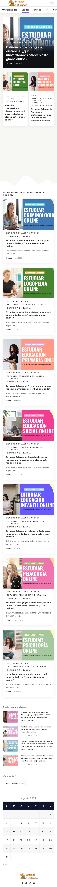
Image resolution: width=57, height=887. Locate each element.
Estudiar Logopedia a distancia (16, 97)
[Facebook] (22, 883)
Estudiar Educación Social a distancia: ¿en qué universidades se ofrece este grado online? (27, 460)
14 (36, 831)
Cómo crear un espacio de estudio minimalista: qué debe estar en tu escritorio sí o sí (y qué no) (37, 758)
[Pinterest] (34, 883)
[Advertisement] (28, 158)
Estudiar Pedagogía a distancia (26, 595)
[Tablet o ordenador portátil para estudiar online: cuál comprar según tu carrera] (10, 731)
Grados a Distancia (19, 42)
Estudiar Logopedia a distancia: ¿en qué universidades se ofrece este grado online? (28, 315)
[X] (26, 883)
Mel (10, 64)
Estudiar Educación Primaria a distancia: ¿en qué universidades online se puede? (41, 115)
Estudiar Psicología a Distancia (27, 667)
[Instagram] (30, 883)
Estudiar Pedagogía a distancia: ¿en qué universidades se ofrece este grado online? (28, 605)
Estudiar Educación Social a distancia (24, 448)
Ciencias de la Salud (15, 94)
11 (14, 831)
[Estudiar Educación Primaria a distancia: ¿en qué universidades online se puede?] (41, 81)
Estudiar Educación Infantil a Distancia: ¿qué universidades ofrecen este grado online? (28, 534)
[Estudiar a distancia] (17, 3)
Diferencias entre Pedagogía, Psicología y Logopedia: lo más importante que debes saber (35, 714)
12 (21, 831)
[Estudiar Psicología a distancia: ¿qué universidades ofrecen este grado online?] (28, 645)
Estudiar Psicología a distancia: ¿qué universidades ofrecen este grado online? (26, 677)
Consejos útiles (29, 721)
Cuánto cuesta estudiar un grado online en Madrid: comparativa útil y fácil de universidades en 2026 (37, 743)
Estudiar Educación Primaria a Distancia (42, 100)
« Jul (5, 864)
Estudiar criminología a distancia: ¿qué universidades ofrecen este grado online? (27, 243)
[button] (5, 3)
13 (28, 831)
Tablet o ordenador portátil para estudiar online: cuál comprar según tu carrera (36, 729)
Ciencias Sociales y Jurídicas (23, 39)
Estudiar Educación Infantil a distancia (25, 522)
